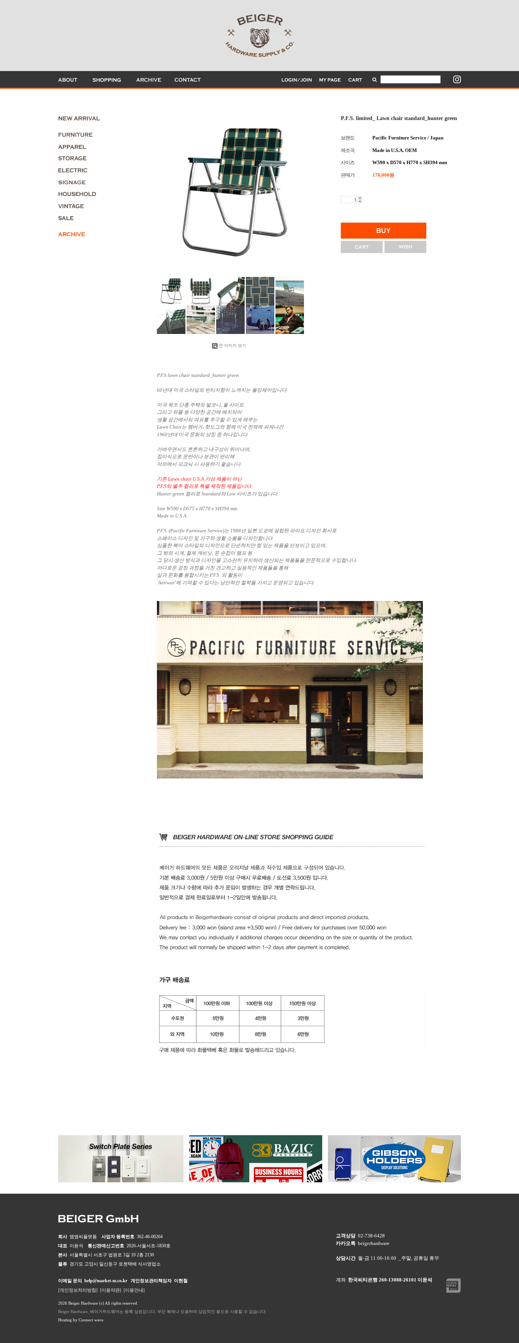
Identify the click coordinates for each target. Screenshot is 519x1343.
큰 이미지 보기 (232, 345)
